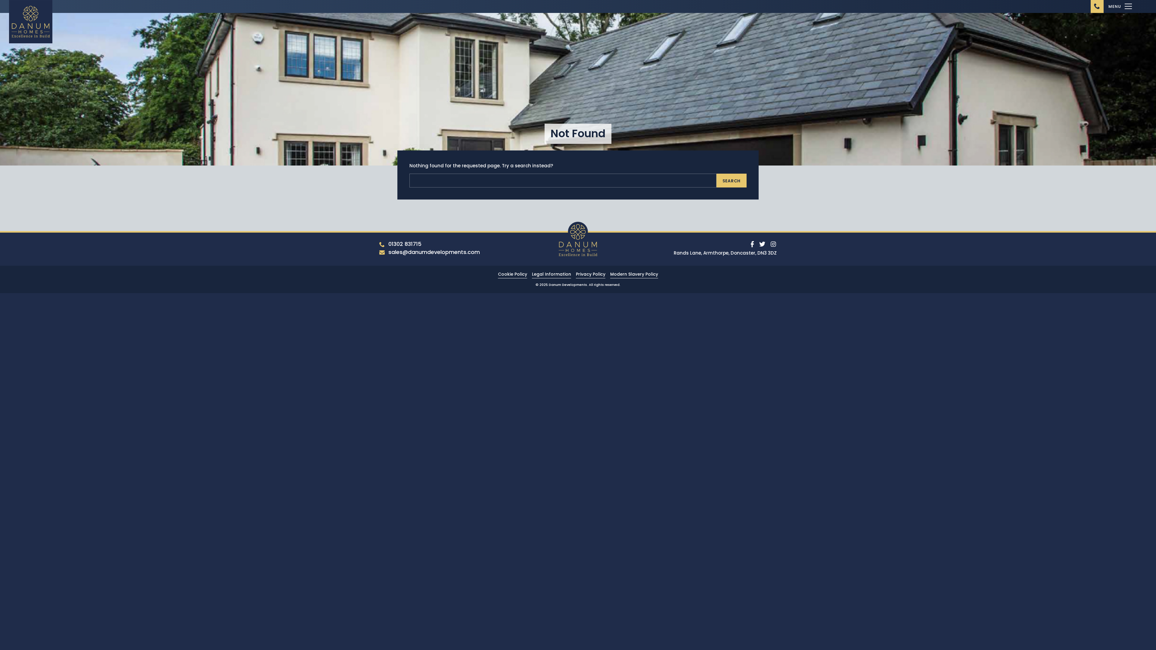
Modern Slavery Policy (634, 274)
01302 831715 (404, 244)
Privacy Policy (590, 274)
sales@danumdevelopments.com (434, 252)
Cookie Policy (512, 274)
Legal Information (551, 274)
